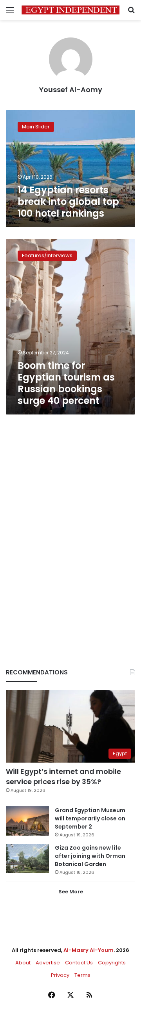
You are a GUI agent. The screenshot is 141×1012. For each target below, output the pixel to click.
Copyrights (112, 962)
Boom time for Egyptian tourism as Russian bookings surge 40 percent (66, 383)
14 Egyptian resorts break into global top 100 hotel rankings (68, 201)
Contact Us (79, 962)
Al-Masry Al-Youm (88, 950)
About (23, 962)
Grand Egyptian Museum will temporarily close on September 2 (90, 818)
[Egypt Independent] (70, 9)
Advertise (48, 962)
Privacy (60, 975)
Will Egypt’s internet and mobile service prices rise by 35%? (63, 776)
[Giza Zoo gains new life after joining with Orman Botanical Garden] (27, 858)
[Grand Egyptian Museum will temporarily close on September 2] (27, 821)
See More (70, 891)
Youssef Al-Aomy (70, 89)
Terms (82, 975)
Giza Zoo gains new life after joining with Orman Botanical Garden (90, 856)
